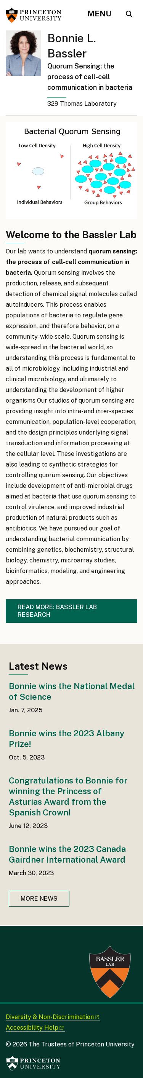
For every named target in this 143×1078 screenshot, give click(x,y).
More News (39, 898)
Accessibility (32, 1027)
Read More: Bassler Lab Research (57, 610)
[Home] (26, 72)
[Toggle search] (129, 13)
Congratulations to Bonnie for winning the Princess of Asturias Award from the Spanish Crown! (68, 796)
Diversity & (50, 1017)
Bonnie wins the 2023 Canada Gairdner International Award (67, 854)
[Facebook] (11, 939)
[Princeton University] (36, 15)
